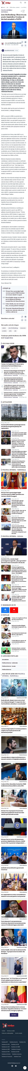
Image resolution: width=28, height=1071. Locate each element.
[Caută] (20, 3)
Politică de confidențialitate (7, 1033)
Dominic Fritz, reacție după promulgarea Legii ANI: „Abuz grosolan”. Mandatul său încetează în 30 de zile (14, 560)
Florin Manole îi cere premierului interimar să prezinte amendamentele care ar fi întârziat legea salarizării (13, 923)
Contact (3, 1030)
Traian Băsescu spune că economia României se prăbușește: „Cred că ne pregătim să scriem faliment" (14, 387)
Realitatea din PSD (6, 1044)
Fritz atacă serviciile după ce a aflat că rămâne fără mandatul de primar (19, 434)
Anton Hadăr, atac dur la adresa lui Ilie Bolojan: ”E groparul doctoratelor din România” (13, 951)
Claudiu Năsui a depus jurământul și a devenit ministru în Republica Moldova (13, 758)
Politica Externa (5, 368)
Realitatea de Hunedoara (7, 1056)
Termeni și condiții (11, 1030)
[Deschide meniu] (25, 3)
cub (15, 331)
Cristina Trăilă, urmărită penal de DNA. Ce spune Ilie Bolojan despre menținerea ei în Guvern (19, 599)
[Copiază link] (22, 42)
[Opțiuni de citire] (25, 1067)
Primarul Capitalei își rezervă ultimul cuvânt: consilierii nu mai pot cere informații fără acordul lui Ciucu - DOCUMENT (19, 570)
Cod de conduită (18, 1033)
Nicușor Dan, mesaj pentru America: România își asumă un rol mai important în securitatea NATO (19, 580)
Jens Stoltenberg (13, 328)
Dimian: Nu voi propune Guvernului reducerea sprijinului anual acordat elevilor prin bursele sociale (12, 812)
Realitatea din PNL (15, 1044)
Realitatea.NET (5, 1042)
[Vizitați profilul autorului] (2, 43)
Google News (9, 338)
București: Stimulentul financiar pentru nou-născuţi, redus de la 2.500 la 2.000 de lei (15, 310)
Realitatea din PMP (6, 1049)
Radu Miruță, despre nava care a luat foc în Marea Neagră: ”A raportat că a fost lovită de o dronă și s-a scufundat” (13, 702)
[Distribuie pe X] (25, 45)
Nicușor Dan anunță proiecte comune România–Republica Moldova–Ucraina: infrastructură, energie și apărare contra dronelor (14, 1009)
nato (10, 331)
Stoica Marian (23, 726)
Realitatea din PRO (6, 1051)
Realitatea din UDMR (15, 1046)
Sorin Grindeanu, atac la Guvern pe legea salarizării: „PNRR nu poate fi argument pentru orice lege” (19, 589)
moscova (22, 328)
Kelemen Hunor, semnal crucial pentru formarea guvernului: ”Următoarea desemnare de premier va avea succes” (15, 395)
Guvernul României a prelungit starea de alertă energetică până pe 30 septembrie (13, 426)
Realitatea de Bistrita (6, 1054)
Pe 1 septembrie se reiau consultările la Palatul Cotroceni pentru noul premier (13, 895)
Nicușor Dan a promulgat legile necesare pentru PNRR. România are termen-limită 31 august (15, 293)
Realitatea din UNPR (16, 43)
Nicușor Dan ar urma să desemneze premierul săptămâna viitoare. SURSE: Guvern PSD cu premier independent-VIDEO (13, 842)
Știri (7, 7)
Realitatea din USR (6, 1046)
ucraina (4, 331)
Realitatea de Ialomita (16, 1054)
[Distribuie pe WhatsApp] (22, 45)
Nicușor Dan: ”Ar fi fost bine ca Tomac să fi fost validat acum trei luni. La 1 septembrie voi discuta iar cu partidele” (14, 980)
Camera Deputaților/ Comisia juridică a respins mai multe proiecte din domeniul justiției (14, 730)
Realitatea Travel (17, 1056)
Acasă (4, 7)
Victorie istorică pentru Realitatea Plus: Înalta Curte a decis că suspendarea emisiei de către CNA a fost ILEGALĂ (19, 464)
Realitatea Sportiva (14, 1042)
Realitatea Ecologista (16, 1049)
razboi (4, 328)
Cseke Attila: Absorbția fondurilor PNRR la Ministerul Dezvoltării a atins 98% (13, 785)
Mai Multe (14, 1015)
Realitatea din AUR (15, 1051)
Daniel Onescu (23, 755)
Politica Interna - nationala (14, 7)
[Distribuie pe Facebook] (25, 42)
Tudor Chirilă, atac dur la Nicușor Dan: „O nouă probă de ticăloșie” (15, 304)
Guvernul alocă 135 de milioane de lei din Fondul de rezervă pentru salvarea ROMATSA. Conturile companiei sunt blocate (19, 529)
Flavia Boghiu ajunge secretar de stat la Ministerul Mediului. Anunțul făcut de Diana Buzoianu (15, 299)
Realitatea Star (22, 1042)
